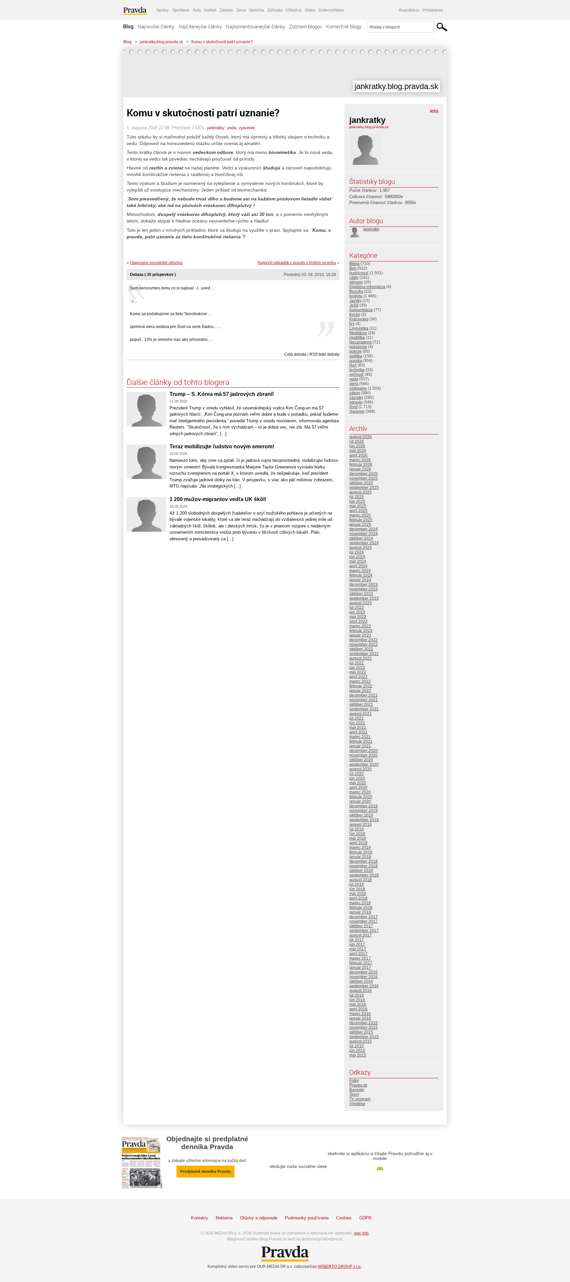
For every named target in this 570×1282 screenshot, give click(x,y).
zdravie (356, 402)
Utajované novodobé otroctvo (156, 262)
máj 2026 (357, 450)
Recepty (356, 1090)
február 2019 (360, 852)
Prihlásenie (433, 10)
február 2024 (360, 575)
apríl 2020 (358, 787)
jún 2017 (357, 944)
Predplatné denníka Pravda (205, 1171)
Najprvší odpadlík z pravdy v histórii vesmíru (297, 262)
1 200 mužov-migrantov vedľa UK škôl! (218, 499)
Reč (353, 365)
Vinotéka (357, 1103)
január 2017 (360, 967)
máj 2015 (357, 1055)
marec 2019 (360, 847)
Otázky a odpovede (258, 1217)
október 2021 (361, 704)
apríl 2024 (358, 566)
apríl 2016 (358, 1009)
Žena (241, 10)
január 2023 (360, 635)
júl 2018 (356, 884)
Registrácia (409, 10)
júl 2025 (356, 496)
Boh (353, 268)
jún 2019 (357, 833)
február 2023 (360, 630)
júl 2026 (356, 441)
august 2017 (360, 935)
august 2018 (360, 880)
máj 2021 (357, 727)
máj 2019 (357, 838)
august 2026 (360, 436)
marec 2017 (360, 958)
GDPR (365, 1217)
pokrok (355, 351)
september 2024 (364, 543)
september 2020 (364, 764)
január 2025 (360, 524)
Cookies (344, 1217)
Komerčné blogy (343, 26)
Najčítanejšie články (200, 26)
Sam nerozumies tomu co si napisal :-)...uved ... (172, 288)
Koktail (210, 10)
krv (352, 323)
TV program (359, 1099)
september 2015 (364, 1036)
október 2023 (361, 593)
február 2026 (360, 464)
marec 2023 (360, 626)
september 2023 (364, 598)
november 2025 (363, 478)
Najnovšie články (156, 26)
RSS (434, 111)
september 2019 (364, 820)
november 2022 (363, 644)
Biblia (354, 263)
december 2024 (363, 529)
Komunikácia (361, 310)
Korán (354, 314)
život (353, 406)
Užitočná (293, 10)
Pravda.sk (358, 1085)
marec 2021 (360, 736)
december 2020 (363, 750)
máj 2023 (357, 616)
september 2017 (364, 930)
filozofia (356, 291)
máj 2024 (357, 561)
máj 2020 (357, 783)
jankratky (215, 127)
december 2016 (363, 972)
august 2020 (360, 769)
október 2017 (361, 926)
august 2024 (360, 547)
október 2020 (361, 760)
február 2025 (360, 520)
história (356, 296)
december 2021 (363, 695)
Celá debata (295, 354)
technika (356, 370)
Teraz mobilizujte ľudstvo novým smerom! (222, 446)
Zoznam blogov (305, 26)
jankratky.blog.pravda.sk (161, 42)
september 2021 (364, 709)
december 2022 (363, 640)
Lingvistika (358, 328)
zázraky (356, 397)
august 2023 (360, 603)
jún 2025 (357, 501)
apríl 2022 (358, 676)
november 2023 (363, 589)
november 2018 (363, 866)
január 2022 (360, 690)
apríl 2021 (358, 732)
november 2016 (363, 976)
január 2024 (360, 580)
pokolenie (358, 346)
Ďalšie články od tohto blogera (178, 382)
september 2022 (364, 653)
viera (353, 383)
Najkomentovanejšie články (255, 26)
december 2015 (363, 1023)
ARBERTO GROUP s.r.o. (340, 1266)
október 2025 (361, 483)
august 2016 (360, 990)
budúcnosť (359, 273)
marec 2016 (360, 1013)
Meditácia (358, 333)
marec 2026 (360, 460)
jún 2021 (357, 723)
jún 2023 (357, 612)
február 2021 (360, 741)
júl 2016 (356, 995)
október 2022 (361, 649)
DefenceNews (331, 10)
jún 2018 (357, 889)
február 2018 (360, 907)
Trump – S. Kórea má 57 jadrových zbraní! (222, 394)
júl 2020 (356, 773)
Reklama (224, 1217)
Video (310, 10)
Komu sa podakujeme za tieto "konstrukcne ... (170, 314)
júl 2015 (356, 1046)
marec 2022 (360, 681)
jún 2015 (357, 1050)
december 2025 (363, 473)
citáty (354, 277)
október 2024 (361, 538)
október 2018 (361, 870)
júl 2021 (356, 718)
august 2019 (360, 824)
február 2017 (360, 963)
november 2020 (363, 755)
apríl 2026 (358, 455)
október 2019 (361, 815)
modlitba (357, 337)
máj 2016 (357, 1004)
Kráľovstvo (358, 319)
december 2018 (363, 861)
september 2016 (364, 986)
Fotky (354, 1080)
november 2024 (363, 533)
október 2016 (361, 981)
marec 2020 (360, 792)
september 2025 (364, 487)
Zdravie (226, 10)
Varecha (256, 10)
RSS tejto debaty (324, 354)
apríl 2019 (358, 843)
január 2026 (360, 469)
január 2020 (360, 801)
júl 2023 (356, 607)
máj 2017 (357, 949)
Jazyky (355, 300)
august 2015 (360, 1041)
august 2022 (360, 658)
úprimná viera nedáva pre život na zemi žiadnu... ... (175, 326)
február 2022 (360, 686)
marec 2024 (360, 570)
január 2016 (360, 1018)
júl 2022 (356, 663)
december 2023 (363, 584)
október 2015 (361, 1032)
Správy (162, 10)
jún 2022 (357, 667)
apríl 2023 (358, 621)
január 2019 (360, 856)
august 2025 (360, 492)
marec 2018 (360, 903)
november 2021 (363, 700)
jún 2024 (357, 556)
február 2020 (360, 796)
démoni (356, 282)
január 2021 (360, 746)
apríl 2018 (358, 898)
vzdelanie (358, 388)
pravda (355, 360)
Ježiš (354, 305)
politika (355, 356)
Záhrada (274, 10)
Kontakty (199, 1217)
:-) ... (134, 301)
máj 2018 (357, 893)
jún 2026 (357, 446)
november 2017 (363, 921)
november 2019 (363, 810)
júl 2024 (356, 552)
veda (231, 127)
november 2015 (363, 1027)
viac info (361, 1233)
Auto (197, 10)
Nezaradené (360, 342)
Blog (128, 26)
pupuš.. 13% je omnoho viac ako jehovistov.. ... (171, 339)
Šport (354, 1094)
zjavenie (247, 127)
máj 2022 (357, 672)
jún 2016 (357, 1000)
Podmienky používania (307, 1217)
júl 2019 (356, 829)
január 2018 (360, 912)
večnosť (356, 374)
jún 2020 (357, 778)
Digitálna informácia (367, 286)
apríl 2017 (358, 953)
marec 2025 (360, 515)
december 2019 (363, 806)
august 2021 (360, 713)
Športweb (180, 10)
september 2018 (364, 875)
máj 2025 (357, 506)
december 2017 (363, 916)
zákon (354, 393)
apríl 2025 (358, 510)
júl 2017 (356, 940)
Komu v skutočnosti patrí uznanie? (222, 42)
